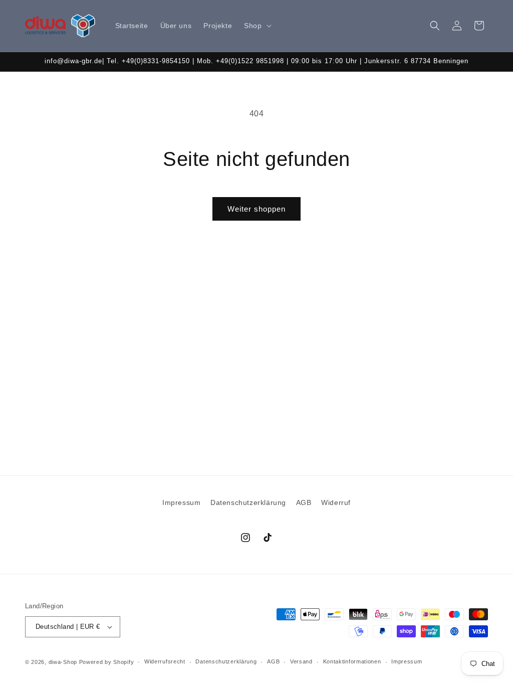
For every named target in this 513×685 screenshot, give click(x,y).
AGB (304, 502)
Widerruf (336, 502)
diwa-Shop (63, 662)
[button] (256, 25)
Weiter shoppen (256, 209)
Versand (301, 661)
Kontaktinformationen (352, 661)
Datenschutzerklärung (248, 502)
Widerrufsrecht (164, 661)
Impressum (181, 502)
